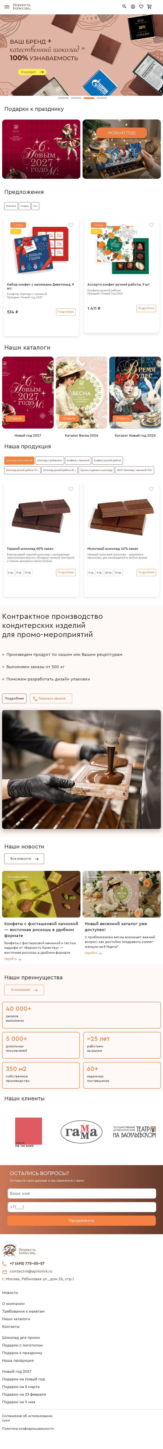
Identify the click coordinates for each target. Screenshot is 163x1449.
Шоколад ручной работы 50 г (22, 470)
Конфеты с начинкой (78, 460)
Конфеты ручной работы (107, 460)
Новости (10, 1293)
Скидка (25, 206)
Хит (35, 206)
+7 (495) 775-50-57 (27, 1263)
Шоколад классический (19, 460)
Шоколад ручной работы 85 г (59, 470)
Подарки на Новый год (23, 1379)
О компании (20, 989)
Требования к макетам (23, 1311)
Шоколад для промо (21, 1337)
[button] (63, 98)
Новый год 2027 (16, 1371)
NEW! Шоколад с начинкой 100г (134, 470)
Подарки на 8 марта (21, 1387)
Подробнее (14, 698)
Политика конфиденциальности (28, 1428)
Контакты (11, 1326)
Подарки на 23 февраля (24, 1394)
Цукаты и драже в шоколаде (96, 470)
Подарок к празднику (22, 1353)
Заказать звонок (52, 698)
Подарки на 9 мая (18, 1402)
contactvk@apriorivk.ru (31, 1271)
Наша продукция (18, 1360)
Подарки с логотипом (22, 1345)
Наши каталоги (16, 1319)
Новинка (11, 206)
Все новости (20, 858)
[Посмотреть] (41, 149)
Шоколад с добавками (49, 460)
